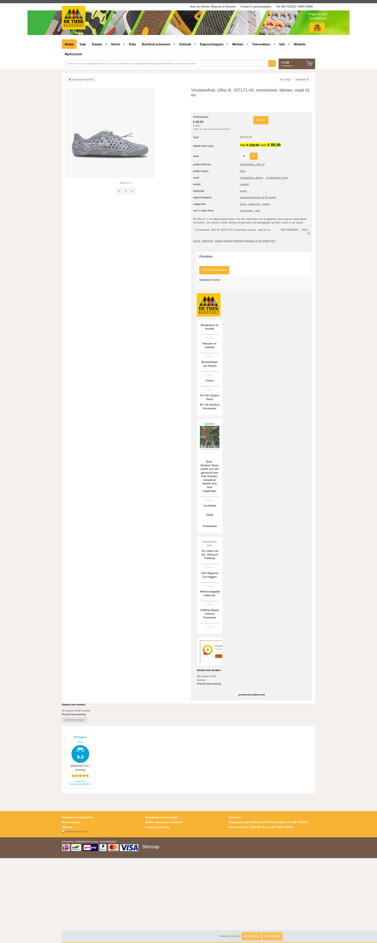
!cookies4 (273, 936)
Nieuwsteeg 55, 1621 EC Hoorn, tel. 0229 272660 (261, 827)
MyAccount (73, 54)
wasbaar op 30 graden (263, 197)
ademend (245, 197)
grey (257, 210)
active (243, 204)
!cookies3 (252, 936)
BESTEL (260, 120)
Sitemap (67, 827)
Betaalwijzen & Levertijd (161, 817)
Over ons (235, 817)
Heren (115, 44)
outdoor (266, 204)
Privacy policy (71, 822)
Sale (83, 44)
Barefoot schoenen (156, 44)
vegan (243, 190)
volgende (301, 79)
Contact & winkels (157, 827)
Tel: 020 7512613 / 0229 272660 (294, 6)
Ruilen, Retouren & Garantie (164, 822)
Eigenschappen (211, 44)
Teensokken (261, 44)
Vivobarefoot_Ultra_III (252, 164)
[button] (119, 191)
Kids (132, 44)
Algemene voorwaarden (77, 817)
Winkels (300, 44)
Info (282, 44)
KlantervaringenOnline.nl (80, 784)
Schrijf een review (214, 270)
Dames (97, 44)
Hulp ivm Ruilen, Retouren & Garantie (213, 6)
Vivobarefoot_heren (277, 177)
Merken (237, 44)
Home (69, 44)
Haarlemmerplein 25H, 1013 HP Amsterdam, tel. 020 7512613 (268, 822)
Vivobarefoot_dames (251, 177)
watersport (254, 204)
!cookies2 (234, 936)
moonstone (246, 210)
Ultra (242, 171)
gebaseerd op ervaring (80, 753)
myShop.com (258, 694)
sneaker (244, 184)
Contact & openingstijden (256, 6)
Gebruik (185, 44)
